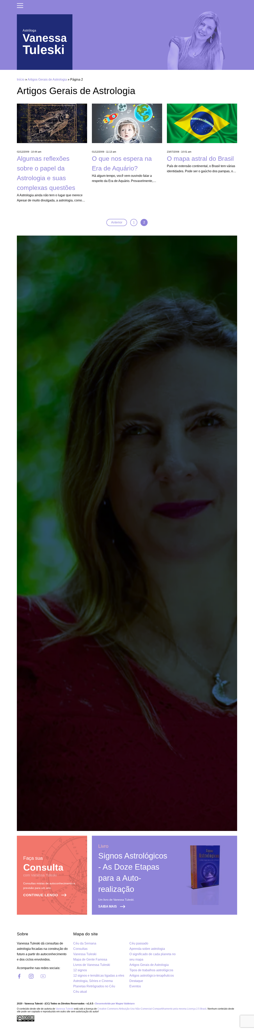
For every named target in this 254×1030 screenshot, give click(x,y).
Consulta (43, 867)
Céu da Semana (84, 943)
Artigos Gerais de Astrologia (47, 79)
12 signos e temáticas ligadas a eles (98, 975)
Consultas (80, 948)
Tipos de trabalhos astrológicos (151, 970)
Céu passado (138, 943)
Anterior (116, 222)
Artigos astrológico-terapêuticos (151, 975)
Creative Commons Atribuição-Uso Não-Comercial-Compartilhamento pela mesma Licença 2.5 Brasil (151, 1008)
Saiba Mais (107, 906)
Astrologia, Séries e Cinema (93, 981)
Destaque (136, 981)
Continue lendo (40, 895)
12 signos (80, 970)
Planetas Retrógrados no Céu (94, 986)
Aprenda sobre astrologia (147, 948)
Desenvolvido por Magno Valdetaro (115, 1003)
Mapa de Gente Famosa (90, 959)
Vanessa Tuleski (84, 954)
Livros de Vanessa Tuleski (91, 964)
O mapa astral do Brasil (200, 158)
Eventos (135, 986)
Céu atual (80, 991)
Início (20, 79)
